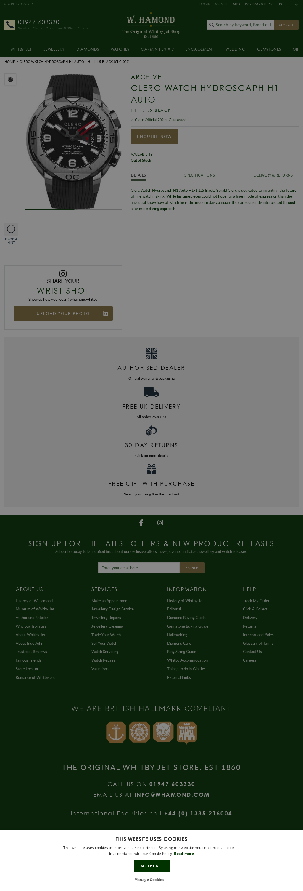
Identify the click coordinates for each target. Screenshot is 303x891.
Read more (184, 853)
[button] (152, 880)
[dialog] (151, 860)
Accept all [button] (152, 865)
